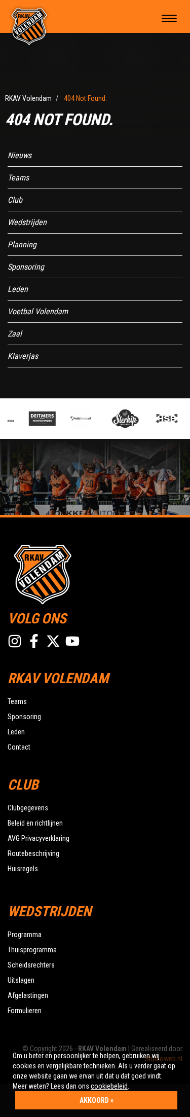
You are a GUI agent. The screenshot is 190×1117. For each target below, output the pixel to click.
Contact (19, 747)
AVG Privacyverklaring (38, 838)
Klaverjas (23, 356)
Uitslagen (21, 980)
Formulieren (25, 1011)
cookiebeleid (109, 1086)
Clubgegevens (28, 808)
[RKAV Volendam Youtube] (72, 641)
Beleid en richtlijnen (35, 823)
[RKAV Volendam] (29, 26)
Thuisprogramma (32, 950)
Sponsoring (26, 267)
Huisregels (23, 869)
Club (15, 200)
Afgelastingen (28, 995)
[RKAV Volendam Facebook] (34, 641)
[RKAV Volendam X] (53, 641)
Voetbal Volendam (38, 311)
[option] (42, 418)
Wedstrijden (27, 222)
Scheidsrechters (31, 965)
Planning (22, 244)
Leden (18, 289)
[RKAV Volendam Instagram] (15, 641)
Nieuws (19, 155)
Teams (18, 177)
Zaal (15, 334)
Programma (25, 934)
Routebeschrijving (33, 853)
